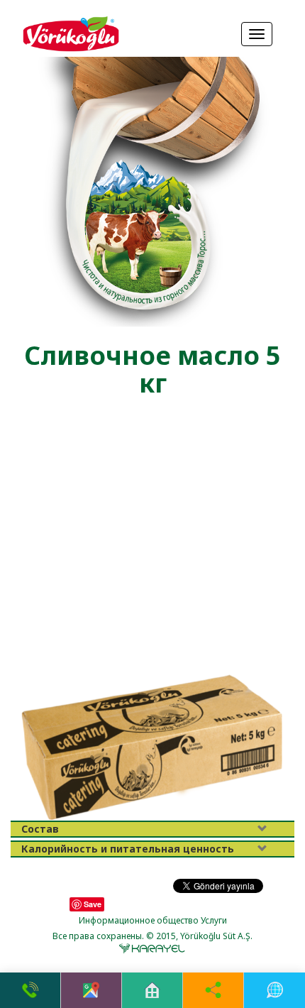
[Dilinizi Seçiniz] (275, 990)
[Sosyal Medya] (213, 990)
